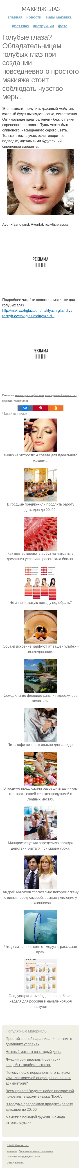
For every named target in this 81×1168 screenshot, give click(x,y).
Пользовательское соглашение (36, 1151)
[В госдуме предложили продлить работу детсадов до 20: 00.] (40, 498)
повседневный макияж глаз (60, 395)
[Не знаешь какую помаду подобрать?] (40, 597)
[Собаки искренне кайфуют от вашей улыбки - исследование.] (40, 640)
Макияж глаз (40, 8)
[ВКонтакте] (25, 408)
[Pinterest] (40, 408)
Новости (33, 17)
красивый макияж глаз (15, 400)
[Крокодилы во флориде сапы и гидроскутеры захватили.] (40, 689)
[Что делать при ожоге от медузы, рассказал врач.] (40, 941)
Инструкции (43, 25)
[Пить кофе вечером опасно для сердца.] (40, 739)
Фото (63, 25)
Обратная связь (15, 1162)
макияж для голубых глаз (29, 395)
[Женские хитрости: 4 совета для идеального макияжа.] (40, 449)
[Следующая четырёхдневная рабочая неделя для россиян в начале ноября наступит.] (40, 990)
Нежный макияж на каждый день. (33, 1052)
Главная (15, 17)
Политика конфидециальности (23, 1156)
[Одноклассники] (55, 408)
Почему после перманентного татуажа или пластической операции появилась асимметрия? (38, 1078)
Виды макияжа (58, 17)
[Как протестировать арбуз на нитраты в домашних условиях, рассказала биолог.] (40, 547)
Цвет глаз (20, 25)
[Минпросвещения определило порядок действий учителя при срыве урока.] (40, 837)
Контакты (12, 1151)
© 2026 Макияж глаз (18, 1145)
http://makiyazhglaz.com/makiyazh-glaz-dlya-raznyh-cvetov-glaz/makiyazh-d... (38, 313)
